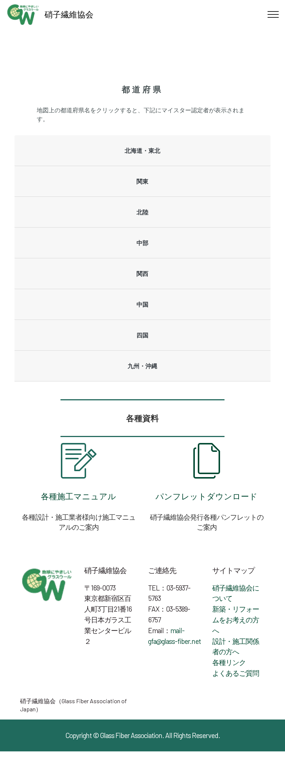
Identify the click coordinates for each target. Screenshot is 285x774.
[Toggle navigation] (273, 14)
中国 (142, 304)
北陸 (142, 211)
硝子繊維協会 (69, 14)
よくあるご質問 (235, 673)
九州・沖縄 (142, 365)
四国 (142, 334)
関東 (142, 181)
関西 (142, 273)
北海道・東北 (142, 150)
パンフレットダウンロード (206, 496)
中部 (142, 242)
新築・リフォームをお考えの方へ (235, 620)
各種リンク (229, 662)
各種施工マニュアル (78, 496)
